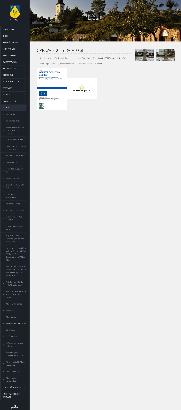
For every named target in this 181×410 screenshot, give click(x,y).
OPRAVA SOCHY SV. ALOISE (16, 323)
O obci (5, 36)
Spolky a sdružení (10, 101)
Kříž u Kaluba (10, 330)
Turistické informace (12, 387)
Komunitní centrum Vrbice (15, 140)
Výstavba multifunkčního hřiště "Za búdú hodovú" (14, 283)
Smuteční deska (9, 56)
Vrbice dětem (11, 317)
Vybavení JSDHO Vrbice (14, 156)
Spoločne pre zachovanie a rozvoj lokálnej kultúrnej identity (16, 294)
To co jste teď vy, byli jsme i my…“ (15, 170)
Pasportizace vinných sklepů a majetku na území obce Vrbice (15, 239)
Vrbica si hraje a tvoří (13, 371)
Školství (6, 95)
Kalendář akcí (9, 49)
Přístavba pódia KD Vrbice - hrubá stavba (15, 363)
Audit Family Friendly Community (11, 395)
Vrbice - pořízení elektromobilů (12, 379)
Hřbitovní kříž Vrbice (13, 310)
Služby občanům (10, 69)
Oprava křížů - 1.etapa (13, 121)
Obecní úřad (8, 75)
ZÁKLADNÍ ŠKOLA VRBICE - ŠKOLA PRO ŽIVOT (15, 186)
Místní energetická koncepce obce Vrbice (14, 354)
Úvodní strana (9, 29)
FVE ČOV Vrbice (11, 336)
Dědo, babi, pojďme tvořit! (15, 210)
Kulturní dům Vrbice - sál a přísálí (15, 227)
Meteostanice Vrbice (11, 82)
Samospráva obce (10, 62)
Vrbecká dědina (11, 162)
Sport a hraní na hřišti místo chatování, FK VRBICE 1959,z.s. (15, 130)
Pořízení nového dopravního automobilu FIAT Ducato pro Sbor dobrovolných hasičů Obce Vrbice (16, 271)
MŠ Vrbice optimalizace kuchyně (14, 344)
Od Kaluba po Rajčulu (13, 204)
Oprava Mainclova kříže (14, 178)
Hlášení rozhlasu (10, 42)
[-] (144, 55)
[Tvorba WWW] (15, 407)
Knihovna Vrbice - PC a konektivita (14, 218)
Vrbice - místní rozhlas (14, 304)
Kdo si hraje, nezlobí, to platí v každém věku (16, 147)
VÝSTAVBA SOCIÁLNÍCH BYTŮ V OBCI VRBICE (14, 195)
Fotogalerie (8, 88)
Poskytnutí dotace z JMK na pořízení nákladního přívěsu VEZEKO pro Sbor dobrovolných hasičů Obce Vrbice (16, 254)
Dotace (6, 108)
